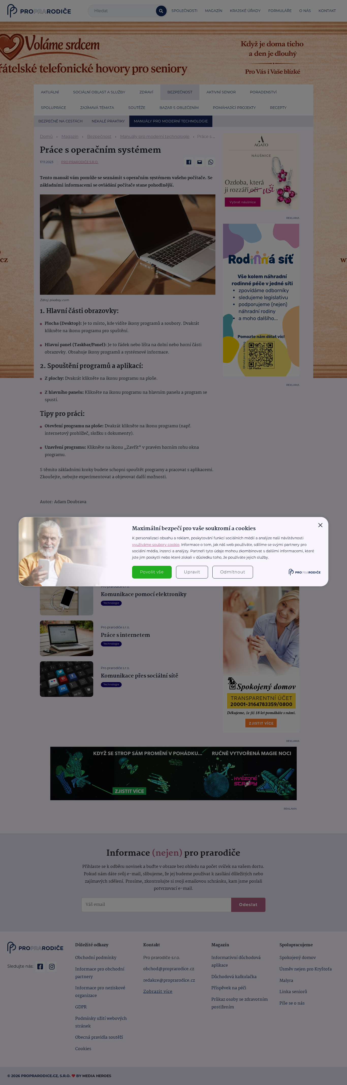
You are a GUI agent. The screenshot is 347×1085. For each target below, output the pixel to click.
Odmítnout (232, 572)
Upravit (192, 572)
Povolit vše (152, 572)
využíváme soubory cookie (155, 544)
